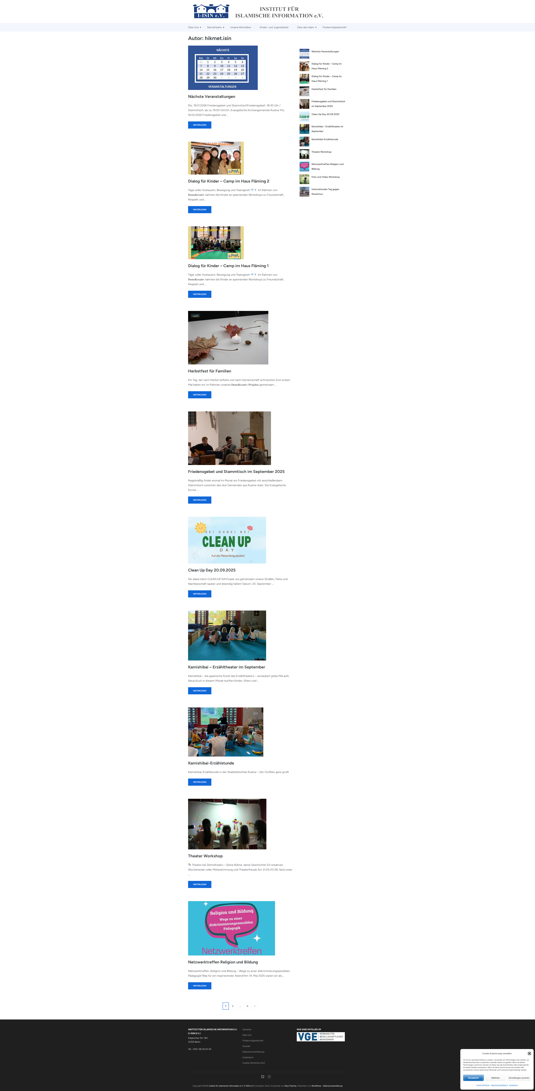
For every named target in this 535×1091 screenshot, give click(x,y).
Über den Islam (305, 27)
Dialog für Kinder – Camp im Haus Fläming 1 (228, 265)
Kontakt (246, 1046)
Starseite (246, 1029)
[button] (529, 1053)
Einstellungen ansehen (519, 1078)
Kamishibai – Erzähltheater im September (226, 666)
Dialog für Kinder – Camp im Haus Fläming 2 (228, 181)
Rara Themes (290, 1086)
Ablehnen (495, 1078)
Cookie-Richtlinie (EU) (253, 1063)
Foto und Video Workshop (326, 177)
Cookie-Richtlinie (483, 1085)
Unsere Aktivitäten (240, 27)
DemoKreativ (214, 27)
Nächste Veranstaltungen (211, 96)
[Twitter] (262, 1077)
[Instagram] (269, 1077)
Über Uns (193, 27)
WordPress (316, 1086)
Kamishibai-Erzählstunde (211, 763)
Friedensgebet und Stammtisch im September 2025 (236, 471)
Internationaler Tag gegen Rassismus (325, 191)
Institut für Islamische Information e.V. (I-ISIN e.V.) (231, 1086)
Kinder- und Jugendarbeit (274, 27)
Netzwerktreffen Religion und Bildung (223, 962)
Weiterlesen (199, 125)
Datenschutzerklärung (499, 1085)
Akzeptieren (473, 1078)
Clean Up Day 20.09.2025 (212, 570)
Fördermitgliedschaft (334, 27)
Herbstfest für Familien (209, 371)
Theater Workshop (205, 855)
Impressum (513, 1085)
